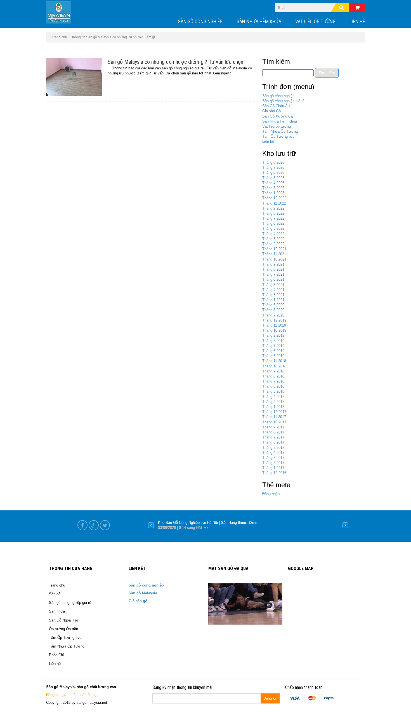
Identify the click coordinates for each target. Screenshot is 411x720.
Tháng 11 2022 (274, 203)
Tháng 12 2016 (274, 473)
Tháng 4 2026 (273, 183)
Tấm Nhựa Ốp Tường (280, 131)
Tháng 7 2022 (273, 218)
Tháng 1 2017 (273, 468)
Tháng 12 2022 (274, 198)
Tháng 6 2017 (273, 442)
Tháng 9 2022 (273, 208)
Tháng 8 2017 (273, 432)
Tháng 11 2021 (274, 254)
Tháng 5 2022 (273, 228)
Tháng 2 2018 (273, 402)
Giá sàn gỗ (138, 601)
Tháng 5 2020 (273, 305)
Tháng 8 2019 (273, 341)
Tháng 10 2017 (274, 422)
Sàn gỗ (54, 594)
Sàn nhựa (57, 611)
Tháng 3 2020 (273, 310)
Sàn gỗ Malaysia (143, 593)
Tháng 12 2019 (274, 320)
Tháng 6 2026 (273, 172)
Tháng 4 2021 (273, 290)
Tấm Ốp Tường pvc (278, 136)
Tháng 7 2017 (273, 437)
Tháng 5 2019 (273, 356)
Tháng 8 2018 (273, 376)
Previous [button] (151, 525)
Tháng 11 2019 (274, 325)
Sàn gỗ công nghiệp (200, 21)
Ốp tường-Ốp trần (63, 629)
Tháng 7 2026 (273, 167)
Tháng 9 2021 (273, 264)
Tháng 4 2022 (273, 234)
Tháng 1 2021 (273, 300)
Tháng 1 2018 (273, 407)
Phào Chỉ (56, 655)
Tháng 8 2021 (273, 269)
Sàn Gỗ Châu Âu (276, 106)
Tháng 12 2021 (274, 249)
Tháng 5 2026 (273, 178)
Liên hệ (357, 21)
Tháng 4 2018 (273, 397)
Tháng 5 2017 (273, 447)
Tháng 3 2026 (273, 188)
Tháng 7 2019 (273, 346)
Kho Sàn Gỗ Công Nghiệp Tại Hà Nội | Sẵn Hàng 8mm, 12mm (208, 522)
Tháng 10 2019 (274, 330)
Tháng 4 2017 (273, 453)
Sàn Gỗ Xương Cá (277, 116)
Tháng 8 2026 (273, 162)
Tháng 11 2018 (274, 361)
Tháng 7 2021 (273, 274)
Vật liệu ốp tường (315, 21)
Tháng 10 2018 (274, 366)
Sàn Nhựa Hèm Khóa (259, 21)
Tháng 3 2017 (273, 458)
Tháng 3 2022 (273, 239)
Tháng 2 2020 (273, 315)
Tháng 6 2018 (273, 386)
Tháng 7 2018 (273, 381)
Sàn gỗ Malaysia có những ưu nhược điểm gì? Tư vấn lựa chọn (175, 61)
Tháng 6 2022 (273, 223)
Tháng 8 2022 (273, 213)
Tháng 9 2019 (273, 335)
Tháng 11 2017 (274, 417)
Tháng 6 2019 (273, 351)
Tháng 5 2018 (273, 391)
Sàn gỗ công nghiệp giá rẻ (283, 101)
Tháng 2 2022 (273, 244)
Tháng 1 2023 (273, 193)
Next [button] (345, 525)
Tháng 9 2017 (273, 427)
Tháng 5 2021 (273, 285)
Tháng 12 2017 (274, 412)
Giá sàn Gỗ (271, 111)
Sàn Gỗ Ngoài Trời (64, 620)
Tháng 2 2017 (273, 463)
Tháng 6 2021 (273, 279)
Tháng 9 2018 (273, 371)
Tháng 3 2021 (273, 295)
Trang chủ (57, 585)
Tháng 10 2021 (274, 259)
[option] (248, 525)
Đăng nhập (271, 494)
